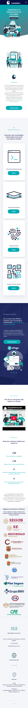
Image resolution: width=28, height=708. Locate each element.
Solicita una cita (14, 18)
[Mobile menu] (26, 2)
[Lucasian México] (14, 2)
